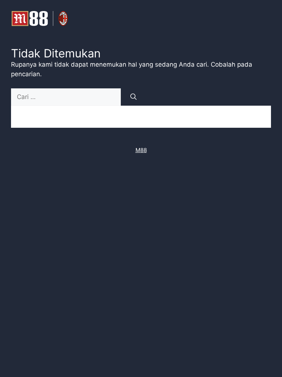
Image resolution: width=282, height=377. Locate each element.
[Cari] (133, 97)
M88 (141, 150)
